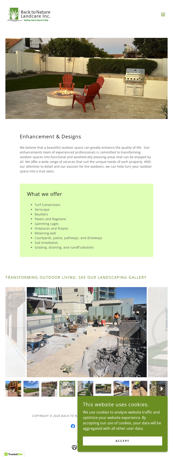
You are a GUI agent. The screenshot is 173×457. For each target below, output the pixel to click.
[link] (28, 14)
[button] (163, 14)
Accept (122, 441)
